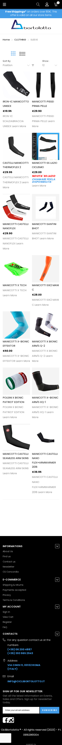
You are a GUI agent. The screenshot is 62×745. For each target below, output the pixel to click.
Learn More (19, 126)
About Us (8, 551)
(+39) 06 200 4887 (19, 649)
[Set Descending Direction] (33, 65)
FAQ (5, 627)
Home (6, 39)
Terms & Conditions (14, 600)
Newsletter (8, 566)
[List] (22, 53)
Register (7, 622)
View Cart (8, 617)
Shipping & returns (13, 584)
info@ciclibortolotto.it (26, 681)
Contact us (9, 561)
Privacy (7, 595)
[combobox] (17, 65)
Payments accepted (14, 590)
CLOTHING (20, 39)
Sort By (6, 61)
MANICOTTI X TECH (14, 285)
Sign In (6, 611)
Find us (7, 556)
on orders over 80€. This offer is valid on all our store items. (31, 13)
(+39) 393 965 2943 (20, 653)
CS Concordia (11, 571)
